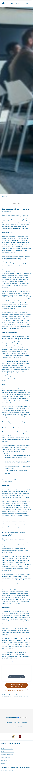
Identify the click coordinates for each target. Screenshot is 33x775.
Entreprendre (5, 196)
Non (20, 726)
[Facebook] (18, 717)
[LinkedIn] (23, 717)
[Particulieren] (3, 3)
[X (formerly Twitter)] (21, 717)
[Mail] (26, 717)
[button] (26, 4)
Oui (14, 726)
